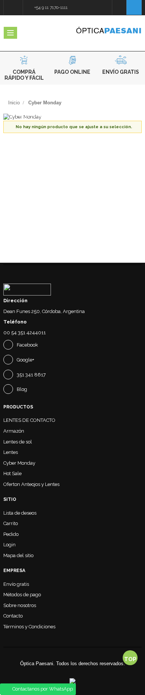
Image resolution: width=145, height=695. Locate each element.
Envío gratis (16, 584)
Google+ (25, 360)
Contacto (13, 616)
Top (130, 659)
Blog (21, 389)
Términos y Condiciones (29, 626)
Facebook (27, 345)
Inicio (14, 102)
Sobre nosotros (19, 605)
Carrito (10, 523)
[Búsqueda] (119, 7)
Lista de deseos (19, 513)
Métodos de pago (22, 594)
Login (9, 544)
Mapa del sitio (18, 555)
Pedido (11, 534)
